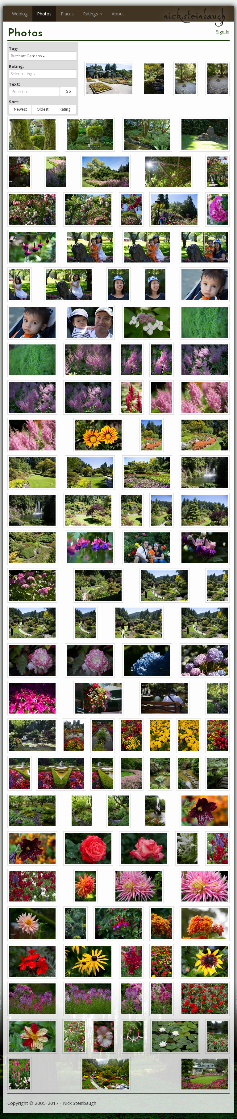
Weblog (20, 14)
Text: (14, 84)
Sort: (14, 101)
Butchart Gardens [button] (26, 56)
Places (67, 14)
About (118, 14)
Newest (20, 109)
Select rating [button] (21, 73)
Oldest (42, 109)
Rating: (16, 66)
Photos (44, 14)
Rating (65, 109)
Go (68, 91)
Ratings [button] (90, 14)
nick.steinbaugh (194, 15)
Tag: (13, 48)
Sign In (222, 32)
